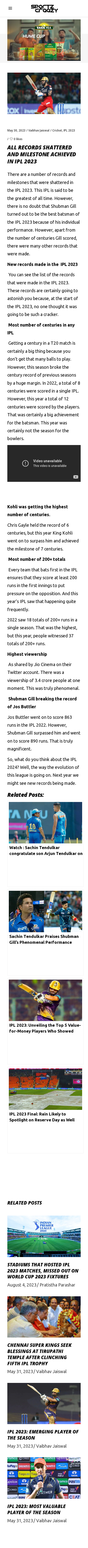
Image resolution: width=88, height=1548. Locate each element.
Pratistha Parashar (57, 1284)
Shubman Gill (63, 206)
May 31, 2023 (20, 1371)
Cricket (57, 130)
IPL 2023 (69, 130)
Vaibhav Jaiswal (38, 130)
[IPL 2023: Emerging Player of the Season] (44, 1403)
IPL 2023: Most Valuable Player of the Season (36, 1509)
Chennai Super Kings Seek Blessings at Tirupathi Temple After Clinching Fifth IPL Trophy (39, 1354)
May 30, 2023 (16, 130)
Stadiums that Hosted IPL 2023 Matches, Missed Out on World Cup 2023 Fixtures (42, 1270)
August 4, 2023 (21, 1284)
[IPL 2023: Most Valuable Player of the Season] (44, 1478)
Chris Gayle (18, 525)
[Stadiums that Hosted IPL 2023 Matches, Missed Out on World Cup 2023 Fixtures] (44, 1236)
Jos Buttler (18, 717)
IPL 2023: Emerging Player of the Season (43, 1435)
